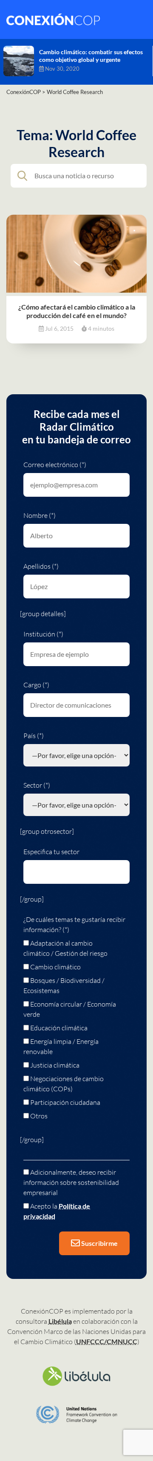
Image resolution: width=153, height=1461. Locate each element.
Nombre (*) (39, 515)
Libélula (60, 1321)
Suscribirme (99, 1243)
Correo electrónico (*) (54, 464)
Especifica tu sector (51, 851)
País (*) (33, 735)
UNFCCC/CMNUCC (106, 1341)
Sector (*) (36, 785)
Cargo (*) (36, 685)
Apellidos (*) (41, 566)
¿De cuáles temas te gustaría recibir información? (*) (74, 924)
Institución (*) (43, 634)
